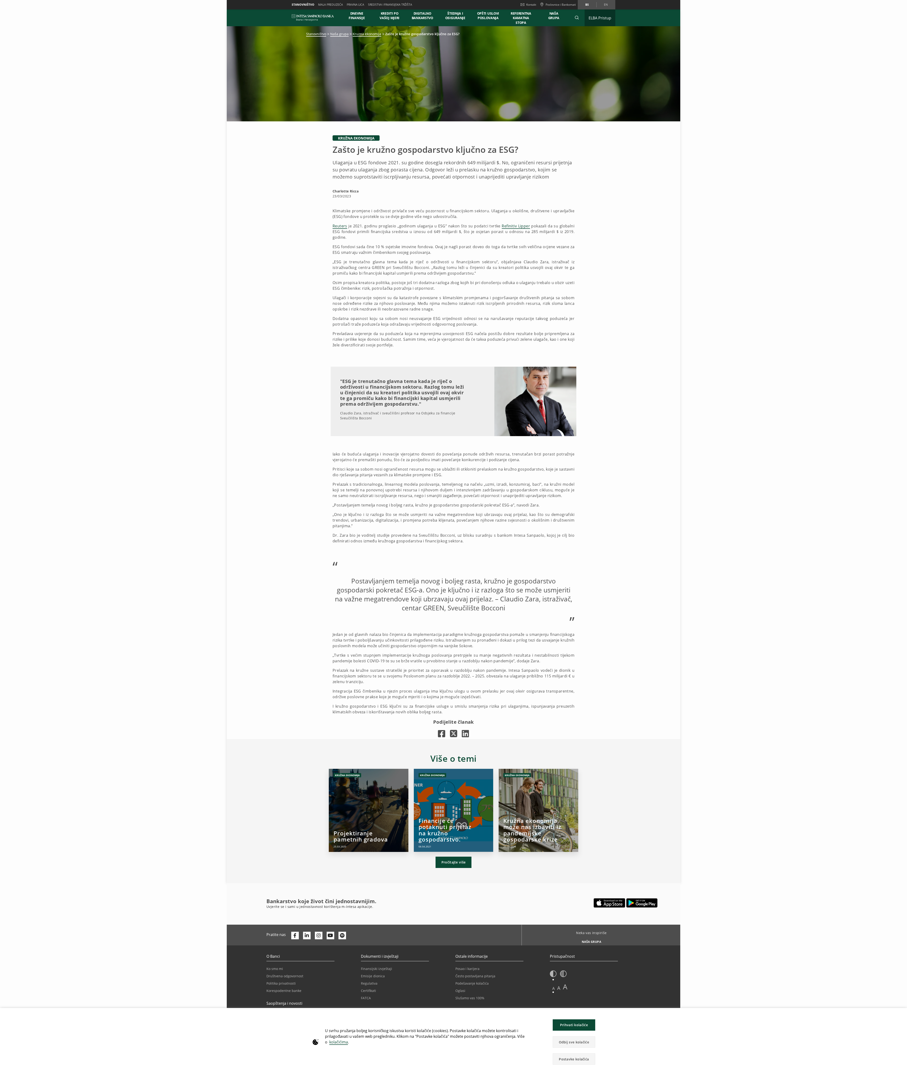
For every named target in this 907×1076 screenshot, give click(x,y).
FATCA (366, 998)
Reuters (340, 226)
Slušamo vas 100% (469, 998)
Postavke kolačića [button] (574, 1059)
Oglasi (460, 990)
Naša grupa (339, 34)
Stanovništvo (303, 5)
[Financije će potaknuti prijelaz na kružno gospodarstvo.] (453, 810)
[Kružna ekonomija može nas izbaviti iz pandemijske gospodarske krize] (538, 810)
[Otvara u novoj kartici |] (441, 733)
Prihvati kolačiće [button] (574, 1025)
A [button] (553, 988)
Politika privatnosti (281, 983)
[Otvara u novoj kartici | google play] (642, 903)
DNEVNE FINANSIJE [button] (357, 15)
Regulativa (369, 983)
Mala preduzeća (330, 5)
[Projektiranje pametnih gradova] (368, 810)
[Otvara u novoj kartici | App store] (609, 903)
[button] (577, 17)
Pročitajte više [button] (453, 862)
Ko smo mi (274, 968)
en (606, 5)
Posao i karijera (467, 968)
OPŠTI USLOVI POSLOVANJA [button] (488, 15)
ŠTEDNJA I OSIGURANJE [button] (455, 15)
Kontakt (531, 5)
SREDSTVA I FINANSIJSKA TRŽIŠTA (390, 5)
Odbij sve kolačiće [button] (574, 1042)
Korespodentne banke (283, 990)
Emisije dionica (373, 976)
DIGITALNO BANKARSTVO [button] (422, 15)
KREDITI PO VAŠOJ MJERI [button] (389, 15)
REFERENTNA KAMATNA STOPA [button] (521, 18)
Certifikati (368, 990)
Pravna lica (355, 5)
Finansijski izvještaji (376, 968)
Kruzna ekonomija (367, 34)
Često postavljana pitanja (475, 976)
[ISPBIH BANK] (314, 17)
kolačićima (338, 1042)
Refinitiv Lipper (516, 226)
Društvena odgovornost (284, 976)
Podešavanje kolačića (472, 983)
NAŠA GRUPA (554, 15)
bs (587, 5)
